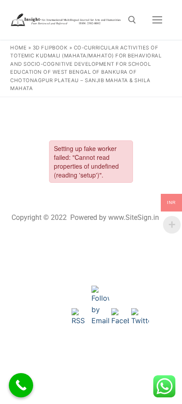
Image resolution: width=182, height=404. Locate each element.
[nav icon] (157, 20)
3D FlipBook (50, 48)
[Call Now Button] (21, 385)
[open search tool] (132, 20)
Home (18, 48)
